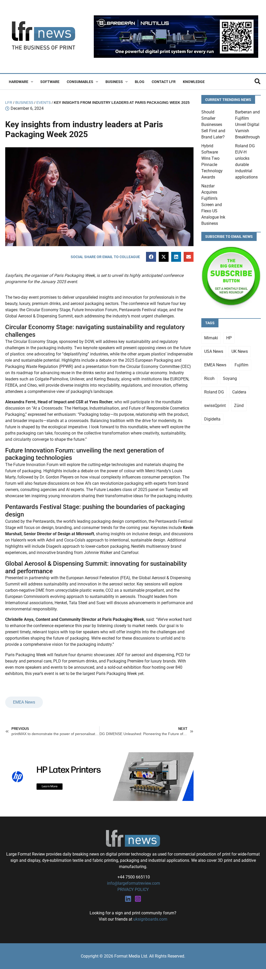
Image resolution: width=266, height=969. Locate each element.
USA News (213, 351)
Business (114, 82)
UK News (239, 351)
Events (43, 103)
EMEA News (24, 702)
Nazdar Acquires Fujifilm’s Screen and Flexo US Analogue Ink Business (213, 204)
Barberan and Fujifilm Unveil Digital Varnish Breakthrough (247, 124)
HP (229, 337)
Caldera (239, 392)
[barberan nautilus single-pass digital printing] (176, 36)
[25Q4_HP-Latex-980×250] (99, 776)
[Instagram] (138, 898)
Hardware (18, 82)
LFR (8, 103)
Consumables (80, 82)
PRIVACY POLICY (133, 889)
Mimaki (211, 337)
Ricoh (209, 378)
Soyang (230, 378)
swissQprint (215, 405)
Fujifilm (241, 364)
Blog (139, 82)
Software (49, 82)
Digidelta (212, 419)
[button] (30, 82)
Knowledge (194, 82)
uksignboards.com (150, 919)
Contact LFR (164, 82)
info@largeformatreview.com (133, 883)
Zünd (239, 405)
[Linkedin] (128, 898)
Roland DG (214, 392)
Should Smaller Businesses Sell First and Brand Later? (213, 124)
